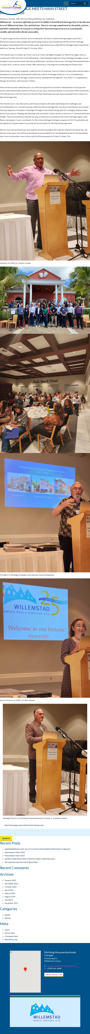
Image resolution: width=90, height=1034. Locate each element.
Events (7, 915)
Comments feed (11, 936)
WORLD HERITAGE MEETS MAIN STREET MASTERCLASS (30, 859)
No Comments (48, 19)
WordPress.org (11, 939)
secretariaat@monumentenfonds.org (62, 966)
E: (45, 966)
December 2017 (11, 903)
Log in (7, 930)
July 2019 (9, 900)
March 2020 (10, 893)
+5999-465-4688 (54, 968)
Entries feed (10, 933)
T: (45, 968)
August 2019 (10, 896)
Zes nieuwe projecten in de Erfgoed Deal (21, 862)
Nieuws (8, 918)
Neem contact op (54, 975)
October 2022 (11, 887)
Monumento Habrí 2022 (15, 852)
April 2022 (9, 890)
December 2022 (11, 883)
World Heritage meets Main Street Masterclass (24, 825)
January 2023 (10, 880)
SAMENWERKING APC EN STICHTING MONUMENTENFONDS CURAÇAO (37, 849)
